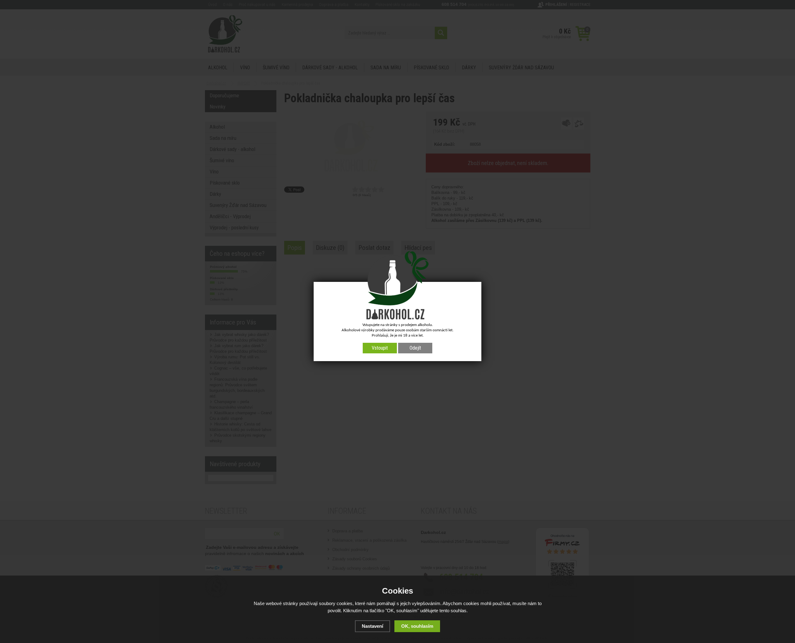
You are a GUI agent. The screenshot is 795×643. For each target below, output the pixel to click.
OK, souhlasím (417, 626)
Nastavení (372, 626)
